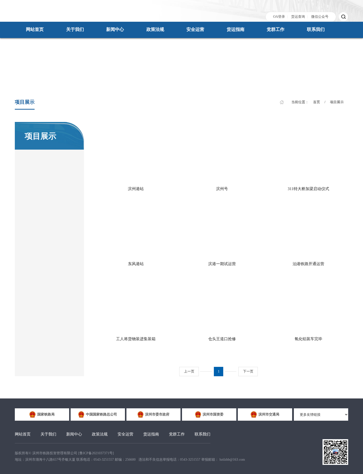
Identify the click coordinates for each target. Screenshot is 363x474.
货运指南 (235, 29)
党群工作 (275, 29)
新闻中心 (115, 29)
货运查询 (298, 17)
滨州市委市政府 (157, 414)
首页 (316, 102)
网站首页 (35, 29)
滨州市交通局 (269, 414)
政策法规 (155, 29)
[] (96, 453)
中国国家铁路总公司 (101, 414)
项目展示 (337, 102)
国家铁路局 (46, 414)
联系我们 (316, 29)
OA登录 (279, 17)
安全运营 (195, 29)
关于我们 (75, 29)
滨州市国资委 (213, 414)
